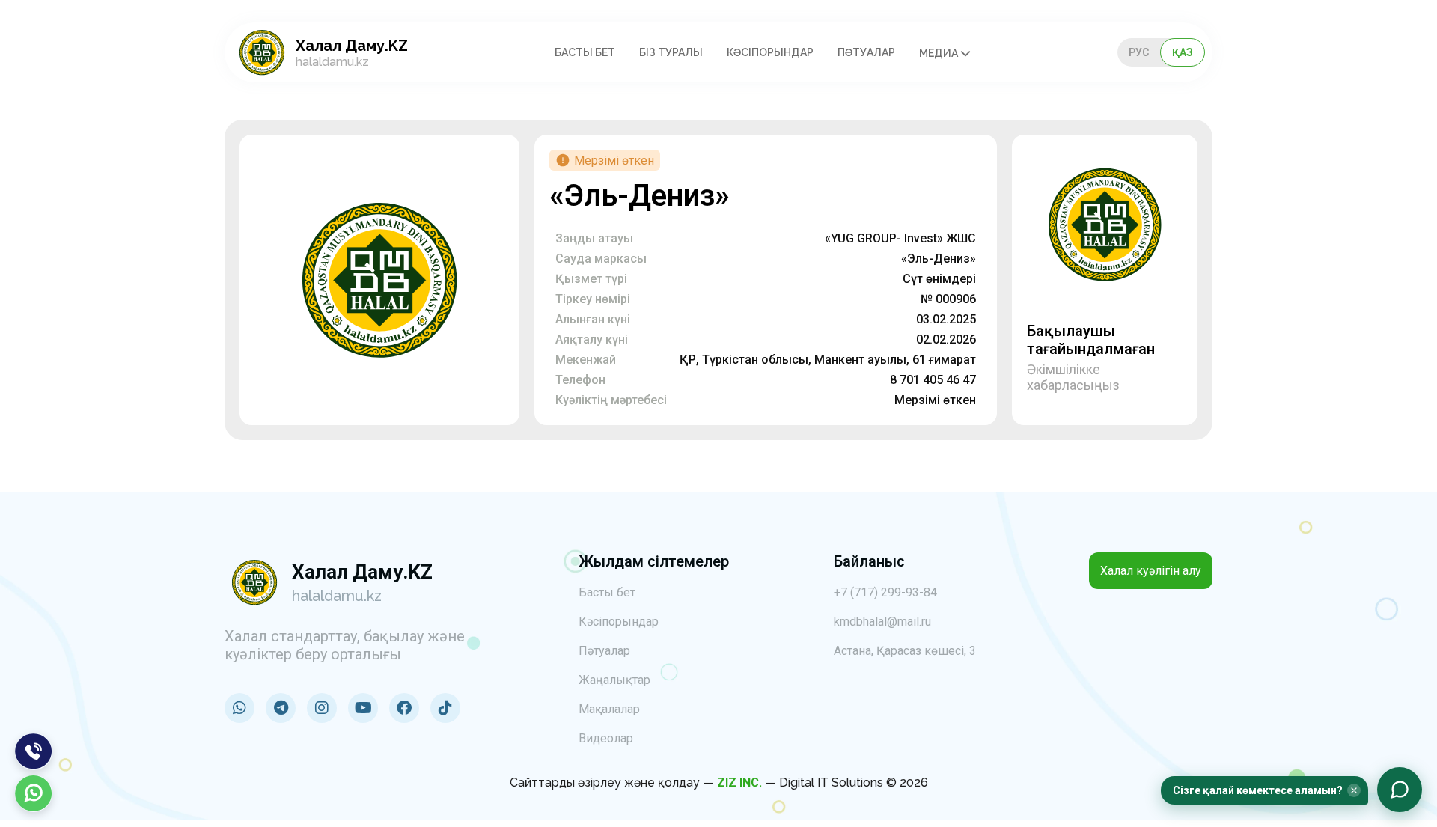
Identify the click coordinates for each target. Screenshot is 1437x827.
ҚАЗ (1182, 52)
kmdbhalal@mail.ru (882, 621)
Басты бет (585, 52)
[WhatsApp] (33, 793)
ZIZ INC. (739, 782)
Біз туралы (671, 52)
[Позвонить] (33, 751)
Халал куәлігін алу (1150, 571)
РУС (1139, 52)
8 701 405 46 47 (933, 380)
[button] (1264, 790)
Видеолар (606, 738)
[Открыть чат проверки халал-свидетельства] (1399, 789)
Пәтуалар (866, 52)
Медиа (939, 53)
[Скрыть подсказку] (1354, 790)
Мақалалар (609, 709)
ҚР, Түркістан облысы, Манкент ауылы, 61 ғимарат (828, 360)
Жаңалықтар (614, 680)
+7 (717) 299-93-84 (885, 592)
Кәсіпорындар (770, 52)
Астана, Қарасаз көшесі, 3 (905, 651)
